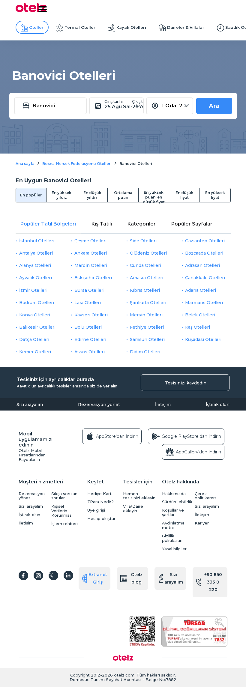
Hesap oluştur (101, 518)
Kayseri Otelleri (91, 315)
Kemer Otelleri (35, 351)
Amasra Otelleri (146, 277)
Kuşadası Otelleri (203, 339)
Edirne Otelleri (90, 339)
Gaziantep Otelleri (205, 240)
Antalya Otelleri (36, 253)
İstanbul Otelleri (36, 240)
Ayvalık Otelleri (35, 277)
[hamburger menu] (42, 9)
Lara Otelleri (87, 302)
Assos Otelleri (89, 351)
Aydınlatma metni (173, 525)
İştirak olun (218, 404)
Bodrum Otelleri (36, 302)
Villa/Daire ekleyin (133, 508)
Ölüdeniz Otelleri (148, 253)
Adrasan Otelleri (202, 265)
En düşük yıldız (92, 195)
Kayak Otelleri (131, 27)
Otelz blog (136, 578)
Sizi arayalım (29, 404)
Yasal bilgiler (174, 549)
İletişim (163, 404)
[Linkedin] (68, 575)
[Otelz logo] (31, 11)
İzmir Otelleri (33, 290)
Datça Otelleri (34, 339)
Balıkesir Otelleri (37, 327)
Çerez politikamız (206, 495)
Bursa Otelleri (89, 290)
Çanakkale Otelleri (205, 277)
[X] (53, 575)
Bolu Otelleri (88, 327)
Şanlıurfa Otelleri (148, 302)
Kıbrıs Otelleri (145, 290)
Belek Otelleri (200, 315)
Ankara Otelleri (90, 253)
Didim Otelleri (145, 351)
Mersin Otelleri (146, 315)
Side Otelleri (143, 240)
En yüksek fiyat (215, 195)
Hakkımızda (174, 493)
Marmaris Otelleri (204, 302)
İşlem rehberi (64, 523)
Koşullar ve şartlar (173, 512)
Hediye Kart (99, 493)
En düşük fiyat (185, 195)
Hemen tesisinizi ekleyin (139, 495)
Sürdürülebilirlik (177, 502)
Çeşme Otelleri (90, 240)
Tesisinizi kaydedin (185, 383)
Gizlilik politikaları (172, 538)
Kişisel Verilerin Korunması (62, 511)
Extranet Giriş (97, 578)
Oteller (36, 27)
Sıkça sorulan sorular (64, 495)
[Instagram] (38, 575)
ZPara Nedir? (100, 502)
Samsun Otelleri (147, 339)
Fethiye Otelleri (147, 327)
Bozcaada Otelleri (204, 253)
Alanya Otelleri (35, 265)
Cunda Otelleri (145, 265)
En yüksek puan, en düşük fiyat (154, 196)
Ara (214, 105)
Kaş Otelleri (197, 327)
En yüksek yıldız (61, 195)
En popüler (31, 195)
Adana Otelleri (200, 290)
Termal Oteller (79, 27)
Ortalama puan (123, 195)
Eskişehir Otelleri (93, 277)
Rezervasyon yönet (99, 404)
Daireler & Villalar (185, 27)
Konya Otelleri (34, 315)
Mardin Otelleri (90, 265)
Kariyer (202, 523)
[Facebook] (23, 575)
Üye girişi (96, 510)
